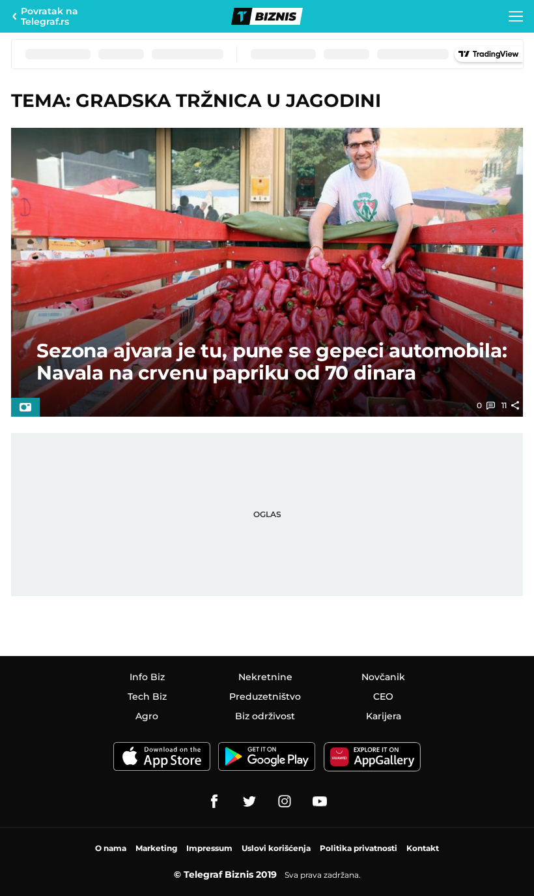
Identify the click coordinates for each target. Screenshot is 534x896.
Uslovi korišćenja (276, 848)
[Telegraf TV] (320, 801)
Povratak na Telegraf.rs (49, 16)
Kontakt (422, 848)
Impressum (209, 848)
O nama (110, 848)
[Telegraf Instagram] (285, 801)
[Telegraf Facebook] (214, 801)
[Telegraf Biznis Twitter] (249, 801)
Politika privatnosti (358, 848)
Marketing (156, 848)
